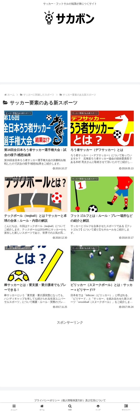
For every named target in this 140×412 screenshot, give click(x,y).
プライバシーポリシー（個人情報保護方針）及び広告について (70, 400)
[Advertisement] (70, 56)
